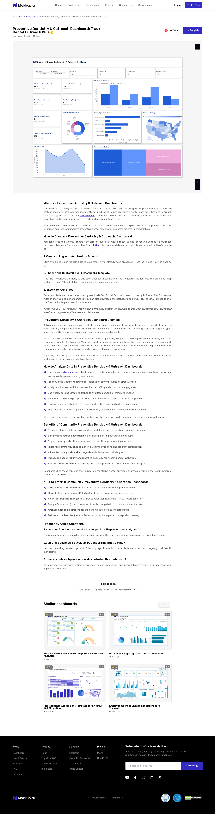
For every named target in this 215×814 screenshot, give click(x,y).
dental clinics (87, 215)
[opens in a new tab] (127, 777)
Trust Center (76, 768)
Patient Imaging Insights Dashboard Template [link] (136, 653)
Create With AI (49, 763)
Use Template (192, 30)
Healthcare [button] (31, 16)
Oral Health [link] (85, 590)
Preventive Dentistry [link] (125, 590)
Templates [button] (18, 16)
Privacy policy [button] (99, 798)
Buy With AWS (48, 758)
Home (58, 5)
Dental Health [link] (102, 590)
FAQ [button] (15, 769)
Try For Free (193, 5)
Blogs (44, 753)
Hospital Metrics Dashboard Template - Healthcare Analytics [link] (73, 654)
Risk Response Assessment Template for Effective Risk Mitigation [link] (73, 706)
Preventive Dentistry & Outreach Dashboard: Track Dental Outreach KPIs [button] (73, 16)
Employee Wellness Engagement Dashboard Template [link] (134, 706)
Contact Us (75, 763)
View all (164, 605)
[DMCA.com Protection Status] (193, 798)
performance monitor (72, 372)
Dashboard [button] (19, 753)
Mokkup (96, 245)
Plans (100, 753)
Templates (46, 768)
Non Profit (102, 758)
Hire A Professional (79, 758)
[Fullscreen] (197, 47)
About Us (74, 753)
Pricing (109, 5)
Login (177, 5)
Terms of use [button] (116, 798)
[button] (74, 5)
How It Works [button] (20, 758)
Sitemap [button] (17, 774)
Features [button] (18, 763)
